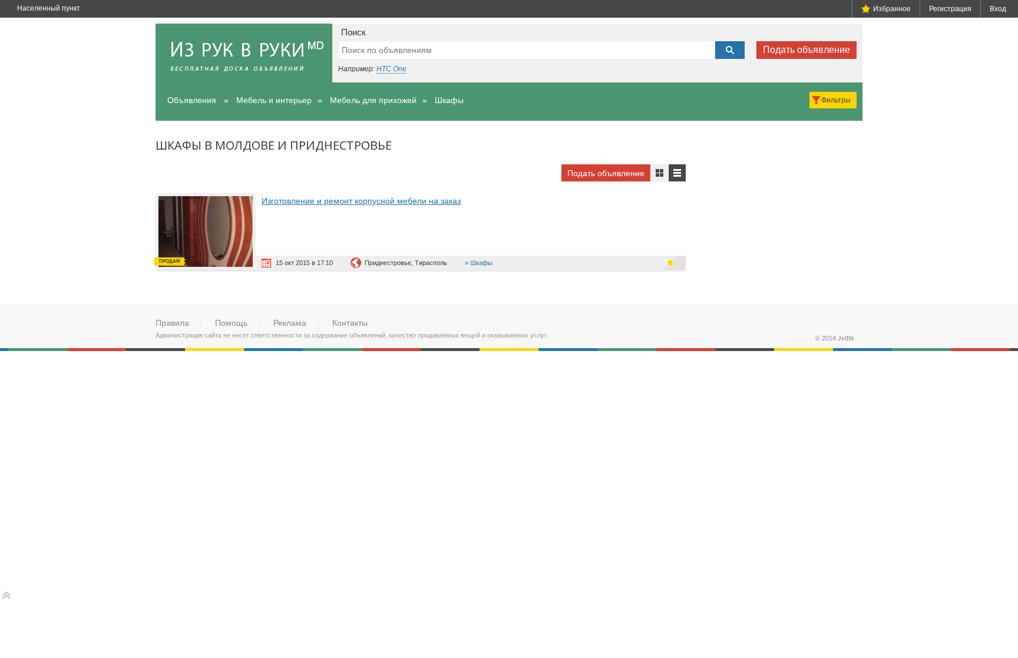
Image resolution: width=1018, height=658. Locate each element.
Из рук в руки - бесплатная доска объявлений (244, 53)
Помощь (231, 323)
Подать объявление (806, 50)
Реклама (289, 323)
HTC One (391, 69)
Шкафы (449, 100)
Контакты (350, 323)
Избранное (892, 9)
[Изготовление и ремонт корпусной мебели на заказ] (209, 231)
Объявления (191, 100)
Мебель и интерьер (274, 100)
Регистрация (950, 9)
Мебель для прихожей (373, 100)
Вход (998, 9)
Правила (172, 323)
